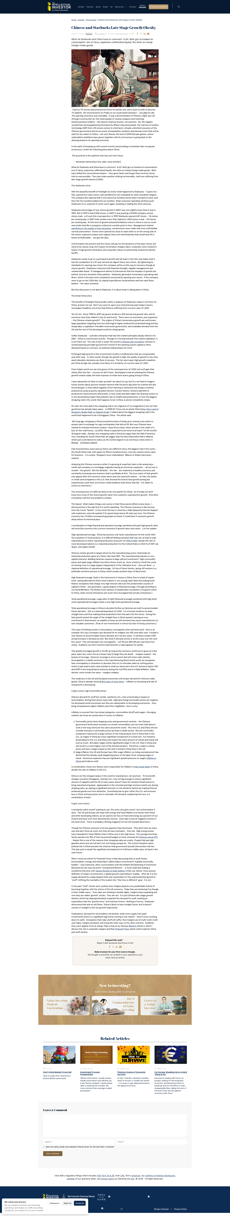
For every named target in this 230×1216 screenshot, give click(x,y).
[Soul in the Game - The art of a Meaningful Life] (102, 1197)
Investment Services (158, 7)
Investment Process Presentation (90, 1073)
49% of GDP (131, 541)
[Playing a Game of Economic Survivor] (133, 1054)
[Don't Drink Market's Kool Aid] (59, 1054)
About (98, 7)
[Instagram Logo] (109, 1209)
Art (111, 7)
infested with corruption (132, 342)
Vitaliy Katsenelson (121, 34)
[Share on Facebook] (137, 34)
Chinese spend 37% (148, 837)
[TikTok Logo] (121, 1209)
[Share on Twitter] (141, 34)
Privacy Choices (161, 1209)
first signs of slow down (113, 681)
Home (73, 20)
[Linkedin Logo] (91, 1209)
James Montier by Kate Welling (110, 871)
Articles (81, 7)
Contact (132, 7)
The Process (91, 20)
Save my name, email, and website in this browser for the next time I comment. (80, 1147)
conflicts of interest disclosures (160, 1175)
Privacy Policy (180, 1209)
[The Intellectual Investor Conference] (126, 1197)
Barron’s (133, 926)
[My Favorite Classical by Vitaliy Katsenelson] (78, 1197)
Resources (119, 7)
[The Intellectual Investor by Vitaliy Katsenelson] (51, 1197)
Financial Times (122, 929)
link (132, 1179)
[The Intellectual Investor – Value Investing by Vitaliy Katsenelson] (59, 6)
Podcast (89, 7)
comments (102, 34)
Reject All (67, 1203)
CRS (122, 1175)
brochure (136, 1175)
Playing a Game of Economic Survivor (131, 1073)
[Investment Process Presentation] (96, 1054)
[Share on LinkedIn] (144, 34)
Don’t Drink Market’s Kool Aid (57, 1072)
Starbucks (89, 34)
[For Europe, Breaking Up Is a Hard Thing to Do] (171, 1054)
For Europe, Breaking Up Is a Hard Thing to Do (171, 1073)
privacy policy (107, 1179)
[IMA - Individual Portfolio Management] (167, 1197)
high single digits (142, 767)
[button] (178, 6)
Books (105, 7)
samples (71, 1179)
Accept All (80, 1203)
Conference (142, 7)
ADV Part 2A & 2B (105, 1175)
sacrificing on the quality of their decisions (91, 228)
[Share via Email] (148, 34)
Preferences (54, 1203)
